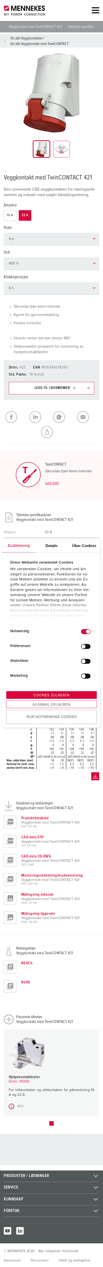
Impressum (12, 1260)
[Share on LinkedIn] (39, 417)
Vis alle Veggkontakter (26, 38)
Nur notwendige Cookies (51, 717)
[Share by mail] (87, 417)
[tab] (42, 149)
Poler (8, 228)
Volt (7, 252)
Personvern (40, 1260)
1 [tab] (51, 1123)
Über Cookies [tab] (84, 545)
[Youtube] (7, 1231)
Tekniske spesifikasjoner (85, 27)
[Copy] (51, 432)
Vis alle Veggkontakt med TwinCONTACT (39, 44)
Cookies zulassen (51, 695)
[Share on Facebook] (15, 417)
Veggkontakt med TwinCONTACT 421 (36, 27)
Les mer (52, 483)
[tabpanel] (51, 93)
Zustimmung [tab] (19, 545)
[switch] (85, 646)
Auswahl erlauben (51, 704)
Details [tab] (52, 545)
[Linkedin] (20, 1231)
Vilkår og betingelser (75, 1260)
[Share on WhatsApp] (63, 417)
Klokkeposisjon (16, 277)
